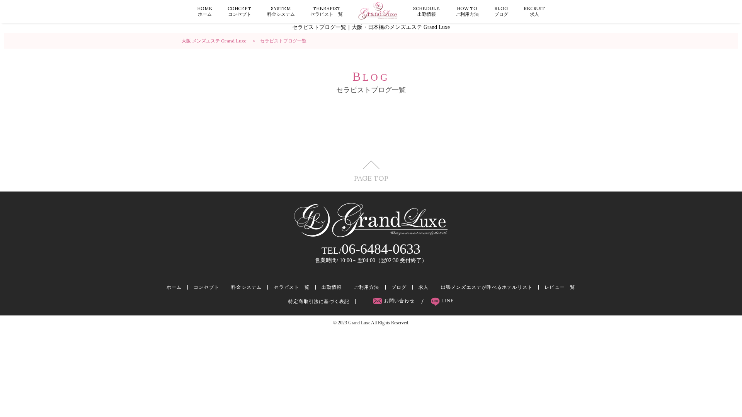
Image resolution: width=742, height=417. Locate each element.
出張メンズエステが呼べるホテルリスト (487, 287)
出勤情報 (426, 11)
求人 (534, 11)
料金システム (281, 11)
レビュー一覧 (560, 287)
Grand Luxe (359, 322)
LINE (447, 300)
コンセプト (239, 11)
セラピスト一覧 (326, 11)
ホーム (204, 11)
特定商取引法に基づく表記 (318, 301)
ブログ (501, 11)
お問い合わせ (399, 300)
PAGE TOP (371, 178)
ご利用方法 (467, 11)
